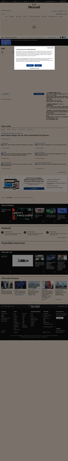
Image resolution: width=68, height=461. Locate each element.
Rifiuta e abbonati (50, 47)
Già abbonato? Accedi (34, 68)
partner (50, 58)
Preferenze (30, 65)
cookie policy (36, 54)
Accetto (38, 65)
